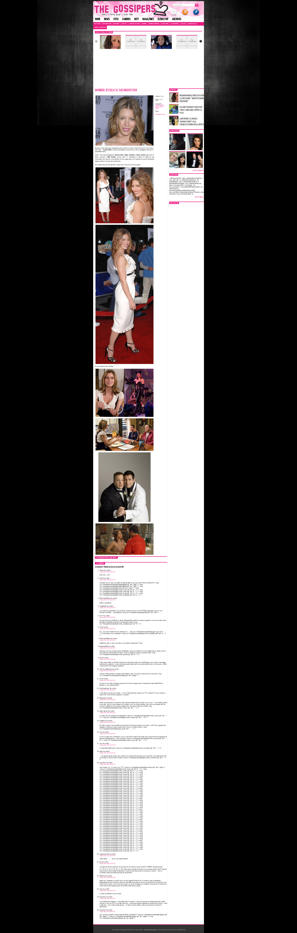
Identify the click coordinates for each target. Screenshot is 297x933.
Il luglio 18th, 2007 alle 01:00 (107, 898)
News (107, 19)
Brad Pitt (124, 24)
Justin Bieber (174, 24)
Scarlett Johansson (100, 27)
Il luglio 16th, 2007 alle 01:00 (107, 572)
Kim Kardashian (107, 24)
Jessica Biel (159, 106)
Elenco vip (163, 19)
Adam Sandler (159, 105)
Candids (126, 19)
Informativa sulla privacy (150, 929)
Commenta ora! (160, 114)
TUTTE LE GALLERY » (198, 170)
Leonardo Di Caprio (134, 24)
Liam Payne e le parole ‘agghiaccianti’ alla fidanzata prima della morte (192, 122)
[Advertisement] (148, 69)
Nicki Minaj (116, 24)
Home (97, 19)
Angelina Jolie (192, 24)
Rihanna (144, 24)
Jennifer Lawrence (153, 24)
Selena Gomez (165, 24)
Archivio (176, 19)
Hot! (136, 19)
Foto (115, 19)
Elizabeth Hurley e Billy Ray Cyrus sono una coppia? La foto (191, 110)
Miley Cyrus (97, 24)
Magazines (148, 19)
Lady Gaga (183, 24)
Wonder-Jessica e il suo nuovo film (116, 90)
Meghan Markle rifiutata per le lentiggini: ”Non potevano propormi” (192, 98)
